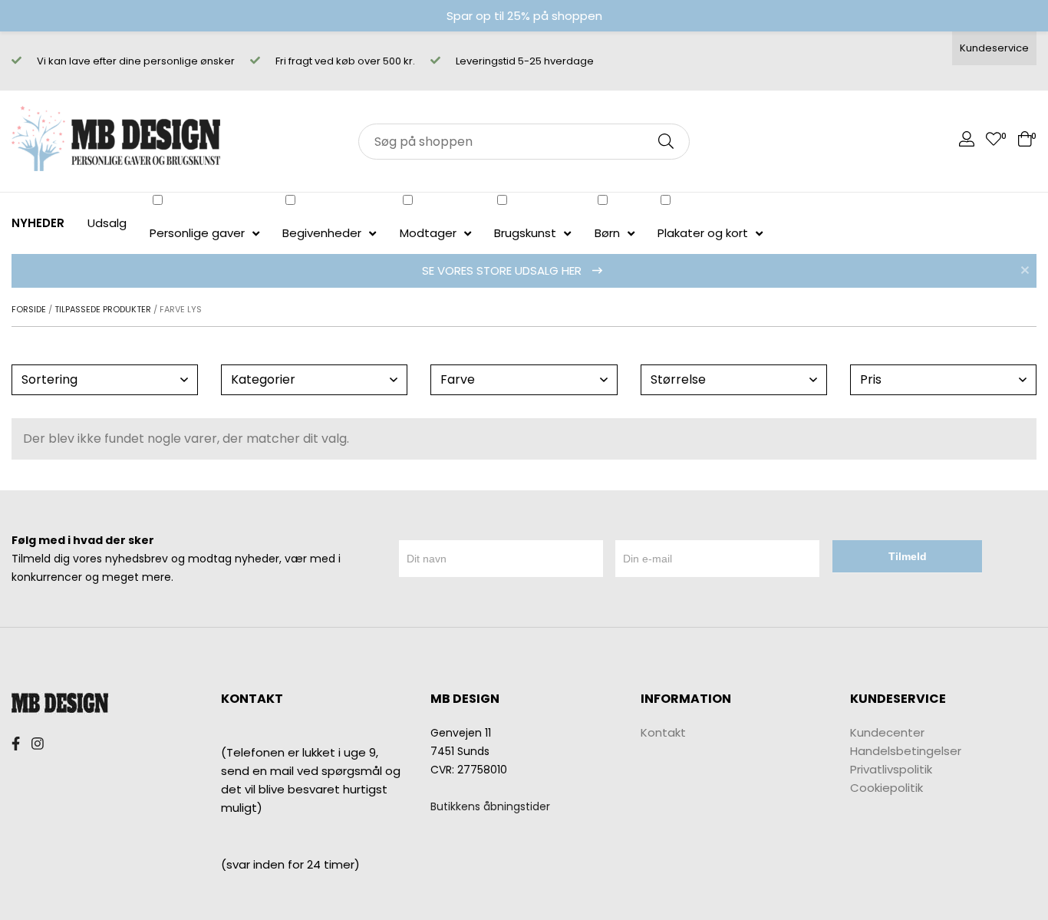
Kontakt (663, 732)
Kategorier (263, 379)
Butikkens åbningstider (490, 806)
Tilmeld (907, 556)
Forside (29, 309)
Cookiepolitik (886, 788)
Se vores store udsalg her (503, 270)
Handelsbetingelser (905, 751)
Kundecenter (887, 732)
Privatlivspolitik (891, 769)
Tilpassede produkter (102, 309)
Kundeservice (994, 48)
